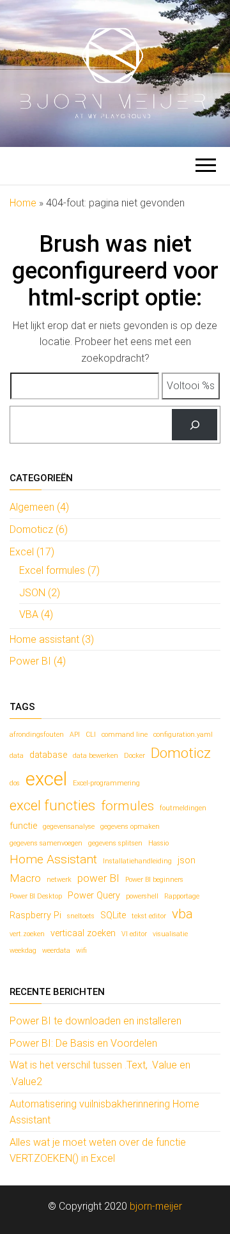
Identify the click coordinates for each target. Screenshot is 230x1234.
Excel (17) (32, 552)
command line (125, 734)
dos (15, 783)
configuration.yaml (183, 734)
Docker (134, 756)
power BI (98, 878)
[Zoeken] (194, 424)
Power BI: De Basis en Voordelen (83, 1043)
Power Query (94, 895)
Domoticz (181, 752)
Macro (25, 878)
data (17, 756)
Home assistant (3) (52, 639)
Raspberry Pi (35, 915)
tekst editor (149, 916)
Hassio (158, 843)
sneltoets (81, 916)
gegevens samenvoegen (46, 843)
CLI (91, 734)
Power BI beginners (154, 879)
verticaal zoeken (83, 933)
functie (23, 826)
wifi (81, 950)
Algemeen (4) (39, 507)
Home (23, 203)
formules (127, 806)
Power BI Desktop (36, 896)
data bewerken (95, 756)
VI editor (134, 934)
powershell (142, 896)
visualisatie (170, 934)
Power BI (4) (38, 661)
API (75, 734)
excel (46, 779)
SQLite (113, 915)
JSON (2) (39, 593)
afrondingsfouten (37, 734)
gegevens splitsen (115, 843)
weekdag (23, 950)
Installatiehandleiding (137, 861)
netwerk (59, 879)
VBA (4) (36, 614)
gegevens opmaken (130, 826)
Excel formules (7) (59, 570)
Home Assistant (53, 859)
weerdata (56, 950)
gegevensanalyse (69, 826)
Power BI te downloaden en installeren (95, 1021)
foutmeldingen (183, 808)
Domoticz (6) (39, 529)
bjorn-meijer (156, 1206)
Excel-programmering (106, 783)
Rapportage (181, 896)
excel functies (52, 805)
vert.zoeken (27, 934)
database (48, 755)
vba (182, 914)
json (186, 860)
